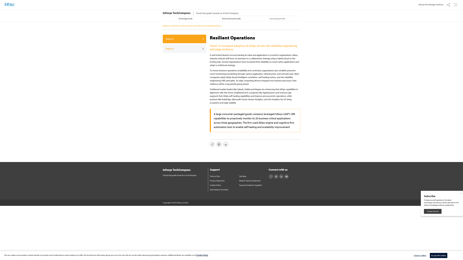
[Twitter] (276, 176)
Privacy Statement (217, 180)
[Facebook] (271, 176)
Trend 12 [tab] (170, 39)
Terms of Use (215, 176)
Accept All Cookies (438, 255)
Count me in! (433, 211)
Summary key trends (277, 18)
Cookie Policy (215, 185)
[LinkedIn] (281, 176)
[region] (231, 255)
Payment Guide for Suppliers (250, 185)
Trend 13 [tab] (170, 48)
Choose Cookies (420, 255)
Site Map (242, 176)
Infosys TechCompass (177, 13)
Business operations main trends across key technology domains (192, 25)
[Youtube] (286, 176)
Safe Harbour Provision (219, 189)
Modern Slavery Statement (250, 180)
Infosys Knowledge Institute (431, 4)
